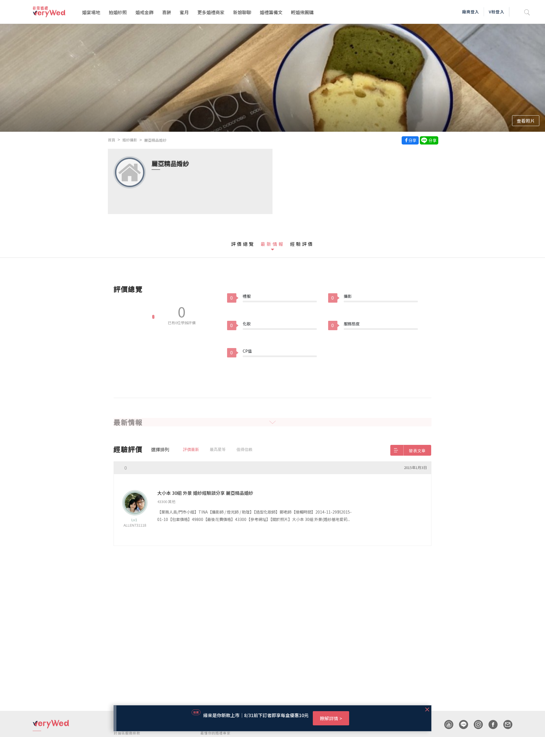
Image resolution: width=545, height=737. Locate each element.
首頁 (111, 140)
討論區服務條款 (127, 732)
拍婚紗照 (118, 12)
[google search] (527, 11)
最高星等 (218, 449)
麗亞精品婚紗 (155, 140)
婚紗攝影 (129, 140)
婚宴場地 (91, 12)
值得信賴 (244, 449)
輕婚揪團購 (302, 12)
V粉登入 (496, 11)
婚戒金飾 (144, 12)
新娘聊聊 (242, 12)
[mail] (505, 724)
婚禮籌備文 (271, 12)
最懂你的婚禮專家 (215, 732)
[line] (460, 724)
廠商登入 (470, 11)
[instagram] (475, 724)
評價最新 (191, 449)
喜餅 (166, 12)
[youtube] (446, 724)
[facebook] (490, 724)
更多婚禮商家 (211, 12)
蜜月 (184, 12)
